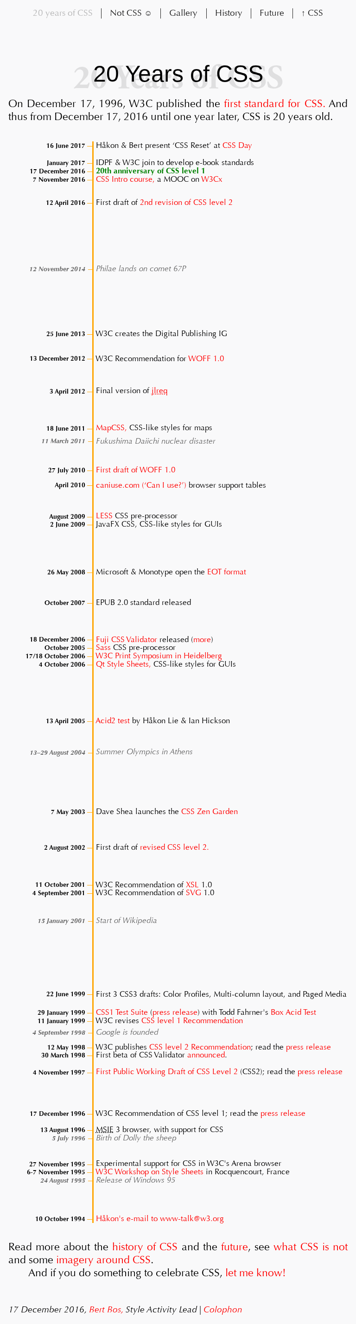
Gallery (183, 13)
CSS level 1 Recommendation (192, 1020)
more (202, 639)
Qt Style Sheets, (123, 664)
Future (272, 13)
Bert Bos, (106, 1310)
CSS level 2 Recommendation (200, 1047)
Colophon (222, 1310)
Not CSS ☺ (131, 13)
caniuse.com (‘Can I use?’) (141, 484)
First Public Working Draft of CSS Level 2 (167, 1072)
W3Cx (211, 179)
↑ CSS (312, 13)
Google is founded (127, 1032)
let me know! (255, 1273)
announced (206, 1054)
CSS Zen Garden (209, 811)
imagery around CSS (103, 1260)
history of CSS (145, 1247)
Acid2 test (112, 720)
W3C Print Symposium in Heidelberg (158, 655)
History (228, 13)
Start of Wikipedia (126, 920)
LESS (104, 516)
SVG (193, 892)
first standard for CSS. (274, 103)
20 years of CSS (63, 13)
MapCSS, (111, 428)
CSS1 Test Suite (122, 1012)
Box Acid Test (293, 1012)
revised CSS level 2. (174, 847)
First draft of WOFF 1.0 (135, 469)
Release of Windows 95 (135, 1180)
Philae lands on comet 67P (141, 268)
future (234, 1247)
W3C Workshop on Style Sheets (149, 1171)
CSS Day (237, 145)
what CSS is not (310, 1247)
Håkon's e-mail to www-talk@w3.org (160, 1218)
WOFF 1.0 (206, 358)
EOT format (226, 571)
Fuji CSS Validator (126, 639)
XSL (192, 884)
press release (175, 1012)
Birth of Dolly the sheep (136, 1137)
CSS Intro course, (125, 179)
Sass (103, 647)
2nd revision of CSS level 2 (186, 202)
